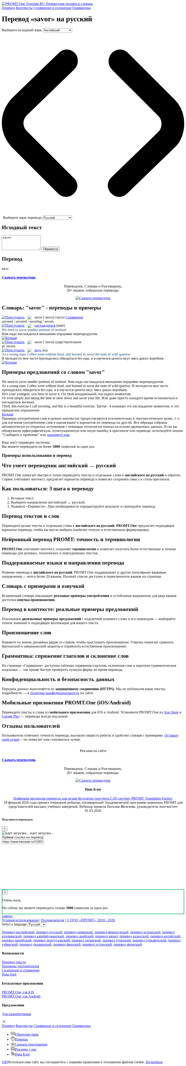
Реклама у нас (26, 1049)
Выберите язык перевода (22, 217)
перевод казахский (134, 936)
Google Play (11, 716)
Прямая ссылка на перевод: (23, 837)
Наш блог (9, 974)
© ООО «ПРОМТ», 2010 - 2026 (90, 920)
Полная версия (52, 920)
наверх (7, 916)
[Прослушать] (13, 317)
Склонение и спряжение (21, 970)
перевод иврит (106, 936)
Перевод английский (18, 932)
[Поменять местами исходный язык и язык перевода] (93, 213)
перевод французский (111, 932)
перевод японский (128, 944)
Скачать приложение (31, 1044)
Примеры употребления (20, 966)
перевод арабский (79, 936)
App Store (171, 712)
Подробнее (154, 1062)
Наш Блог (22, 1054)
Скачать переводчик (19, 277)
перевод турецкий (117, 940)
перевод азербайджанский (43, 936)
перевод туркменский (149, 940)
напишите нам (58, 435)
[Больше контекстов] (9, 338)
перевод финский (67, 944)
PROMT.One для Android (21, 996)
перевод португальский (51, 940)
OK (4, 1062)
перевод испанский (145, 932)
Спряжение (52, 8)
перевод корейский (17, 940)
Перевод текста (14, 962)
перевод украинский (35, 944)
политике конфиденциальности (54, 693)
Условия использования (20, 920)
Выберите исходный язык (22, 30)
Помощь (21, 1039)
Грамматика (81, 8)
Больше (7, 414)
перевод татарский (86, 940)
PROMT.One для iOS (18, 992)
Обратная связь (27, 1034)
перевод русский (49, 932)
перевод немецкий (78, 932)
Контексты (24, 8)
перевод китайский (165, 936)
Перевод (8, 8)
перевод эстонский (97, 944)
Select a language (14, 924)
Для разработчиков (16, 1014)
